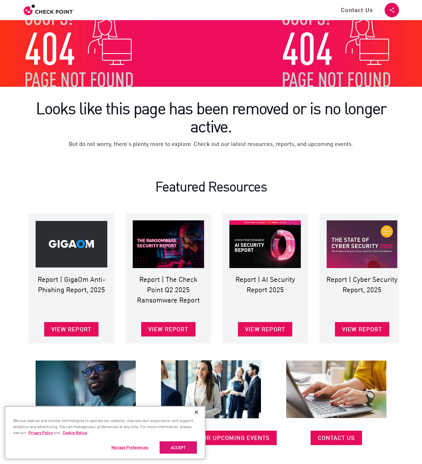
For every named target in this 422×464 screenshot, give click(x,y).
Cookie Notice (75, 432)
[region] (105, 432)
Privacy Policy (40, 432)
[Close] (196, 412)
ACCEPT (178, 447)
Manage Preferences (129, 447)
